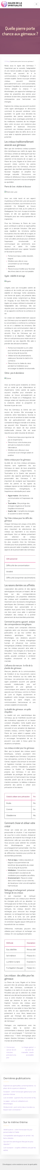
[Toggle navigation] (36, 4)
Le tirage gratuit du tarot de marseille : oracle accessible (27, 1051)
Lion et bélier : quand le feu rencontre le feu (19, 1098)
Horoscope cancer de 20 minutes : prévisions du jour (11, 1052)
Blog (8, 61)
